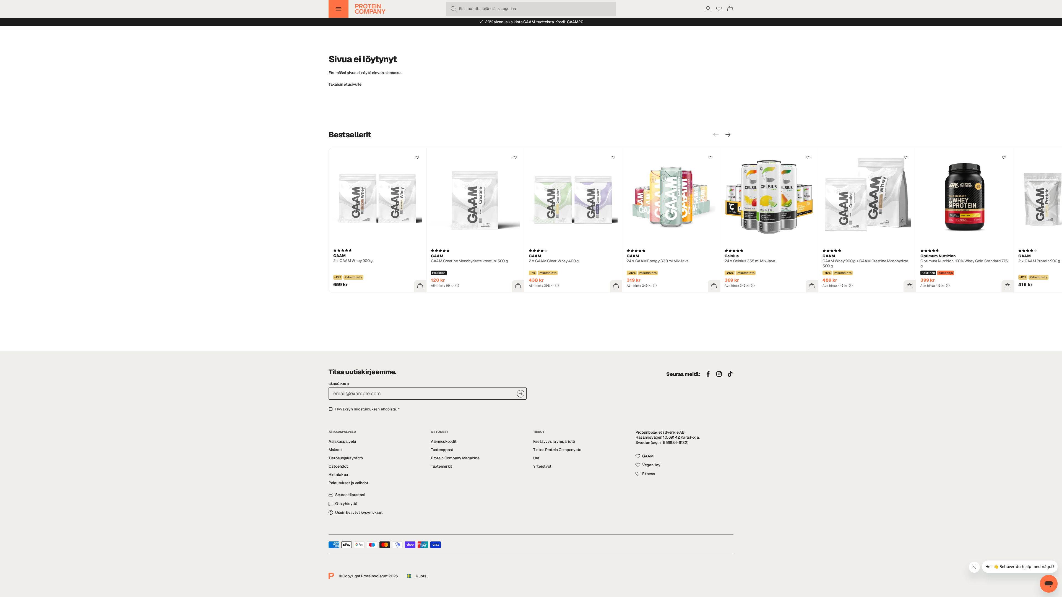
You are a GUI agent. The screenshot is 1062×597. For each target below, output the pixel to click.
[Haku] (453, 9)
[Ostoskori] (730, 9)
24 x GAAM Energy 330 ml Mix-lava (658, 260)
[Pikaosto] (420, 286)
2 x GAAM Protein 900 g (1039, 260)
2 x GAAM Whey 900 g (353, 260)
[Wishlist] (719, 9)
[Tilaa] (520, 393)
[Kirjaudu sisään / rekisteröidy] (708, 9)
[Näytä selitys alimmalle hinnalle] (457, 285)
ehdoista (388, 409)
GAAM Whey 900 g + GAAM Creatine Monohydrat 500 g (865, 263)
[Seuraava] (727, 134)
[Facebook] (708, 374)
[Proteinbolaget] (370, 9)
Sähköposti (339, 384)
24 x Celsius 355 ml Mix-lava (750, 260)
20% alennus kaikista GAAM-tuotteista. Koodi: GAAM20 (534, 21)
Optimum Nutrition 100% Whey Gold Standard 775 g (964, 263)
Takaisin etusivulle (345, 84)
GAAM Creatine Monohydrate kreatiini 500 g (469, 260)
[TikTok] (730, 374)
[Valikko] (338, 9)
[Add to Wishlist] (417, 158)
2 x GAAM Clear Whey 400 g (554, 260)
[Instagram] (719, 374)
